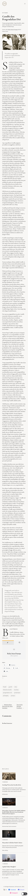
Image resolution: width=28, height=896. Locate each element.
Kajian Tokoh (5, 31)
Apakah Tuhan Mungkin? (9, 866)
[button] (24, 893)
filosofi (4, 687)
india (15, 687)
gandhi (10, 687)
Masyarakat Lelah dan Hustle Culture (12, 842)
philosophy (6, 695)
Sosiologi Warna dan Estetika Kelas (11, 785)
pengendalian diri (7, 692)
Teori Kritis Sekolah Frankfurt (20, 706)
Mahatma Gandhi (7, 689)
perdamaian (17, 692)
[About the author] (8, 642)
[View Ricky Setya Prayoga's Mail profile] (14, 649)
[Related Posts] (20, 642)
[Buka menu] (25, 4)
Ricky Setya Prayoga (13, 29)
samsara (13, 695)
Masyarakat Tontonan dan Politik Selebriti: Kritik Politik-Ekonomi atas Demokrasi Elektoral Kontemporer (13, 812)
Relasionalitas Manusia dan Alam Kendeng (7, 706)
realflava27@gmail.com (14, 655)
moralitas (16, 689)
